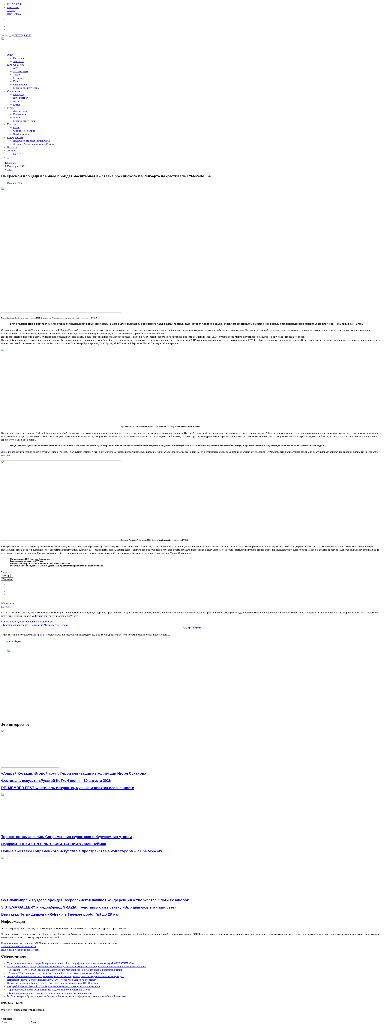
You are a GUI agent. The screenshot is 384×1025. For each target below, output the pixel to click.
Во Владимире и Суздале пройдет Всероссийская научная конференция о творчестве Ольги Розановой (95, 900)
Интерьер (18, 94)
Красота (11, 124)
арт (10, 572)
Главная (11, 163)
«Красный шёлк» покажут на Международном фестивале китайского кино (50, 993)
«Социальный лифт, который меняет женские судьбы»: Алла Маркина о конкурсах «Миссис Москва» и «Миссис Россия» (76, 966)
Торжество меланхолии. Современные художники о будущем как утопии (66, 837)
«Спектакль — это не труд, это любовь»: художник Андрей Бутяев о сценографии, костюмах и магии (65, 969)
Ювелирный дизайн (24, 120)
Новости (12, 147)
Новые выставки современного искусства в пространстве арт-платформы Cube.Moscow (81, 851)
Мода (10, 107)
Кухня (16, 104)
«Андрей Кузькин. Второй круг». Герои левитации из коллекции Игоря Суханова (73, 773)
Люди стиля (20, 111)
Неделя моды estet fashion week (31, 140)
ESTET (17, 153)
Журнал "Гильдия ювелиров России (33, 144)
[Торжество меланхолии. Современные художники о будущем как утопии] (30, 830)
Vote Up (5, 575)
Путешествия (20, 97)
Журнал (11, 150)
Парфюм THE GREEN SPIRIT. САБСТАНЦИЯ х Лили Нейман (53, 844)
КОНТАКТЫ (14, 4)
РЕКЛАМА (13, 7)
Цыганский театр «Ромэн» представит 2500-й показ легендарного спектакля (51, 979)
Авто (16, 101)
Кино (16, 81)
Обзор (16, 127)
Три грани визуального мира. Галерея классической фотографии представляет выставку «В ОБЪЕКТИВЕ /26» (70, 963)
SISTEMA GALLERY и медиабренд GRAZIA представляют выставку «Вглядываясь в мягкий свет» (88, 907)
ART (15, 68)
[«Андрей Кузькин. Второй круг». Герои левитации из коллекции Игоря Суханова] (30, 766)
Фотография (20, 84)
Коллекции (19, 114)
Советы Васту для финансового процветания (27, 621)
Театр (16, 74)
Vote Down (7, 579)
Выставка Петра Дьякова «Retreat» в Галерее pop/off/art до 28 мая (60, 914)
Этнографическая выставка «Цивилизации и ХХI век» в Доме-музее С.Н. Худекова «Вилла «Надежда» (65, 976)
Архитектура (20, 71)
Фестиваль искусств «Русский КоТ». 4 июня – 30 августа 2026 (56, 781)
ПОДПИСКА (14, 14)
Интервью (19, 58)
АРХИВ (11, 10)
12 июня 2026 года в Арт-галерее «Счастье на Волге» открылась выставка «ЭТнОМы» (56, 973)
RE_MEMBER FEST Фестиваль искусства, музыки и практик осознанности (67, 788)
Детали (17, 117)
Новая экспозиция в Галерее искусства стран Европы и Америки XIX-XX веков (52, 983)
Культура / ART (15, 64)
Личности (18, 61)
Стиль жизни (14, 91)
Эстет (10, 54)
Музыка (17, 78)
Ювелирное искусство (26, 87)
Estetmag (6, 606)
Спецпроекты (15, 137)
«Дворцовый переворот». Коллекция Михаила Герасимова (34, 624)
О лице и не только (24, 130)
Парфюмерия (21, 134)
